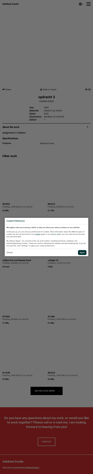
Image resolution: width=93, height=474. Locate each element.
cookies (38, 234)
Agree (82, 253)
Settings (10, 252)
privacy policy (56, 234)
